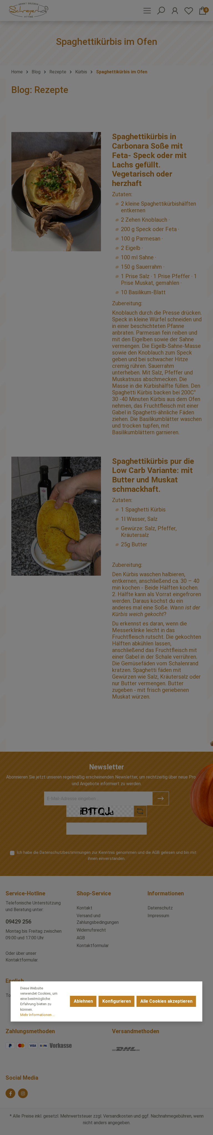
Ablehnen (83, 1001)
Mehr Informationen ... (37, 1015)
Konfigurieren (116, 1001)
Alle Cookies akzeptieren (166, 1001)
